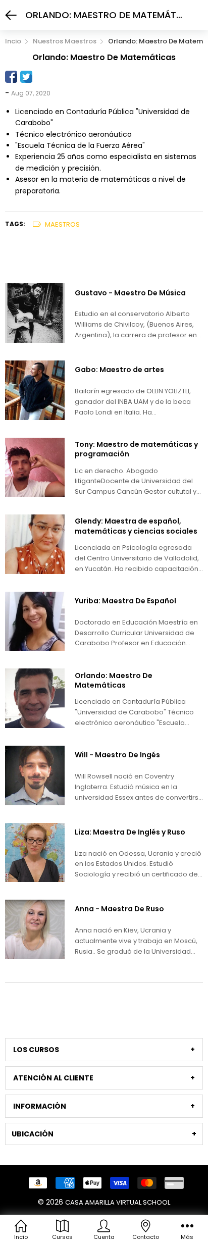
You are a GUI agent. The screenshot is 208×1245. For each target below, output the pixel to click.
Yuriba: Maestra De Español (125, 601)
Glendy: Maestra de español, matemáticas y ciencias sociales (136, 526)
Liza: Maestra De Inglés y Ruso (130, 832)
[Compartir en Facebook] (11, 77)
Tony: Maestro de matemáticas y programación (136, 449)
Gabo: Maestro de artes (119, 370)
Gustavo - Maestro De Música (130, 293)
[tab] (104, 1049)
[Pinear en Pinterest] (41, 77)
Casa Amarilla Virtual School (117, 1202)
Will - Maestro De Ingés (117, 755)
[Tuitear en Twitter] (26, 77)
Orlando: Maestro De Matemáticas (113, 681)
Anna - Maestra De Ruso (119, 909)
